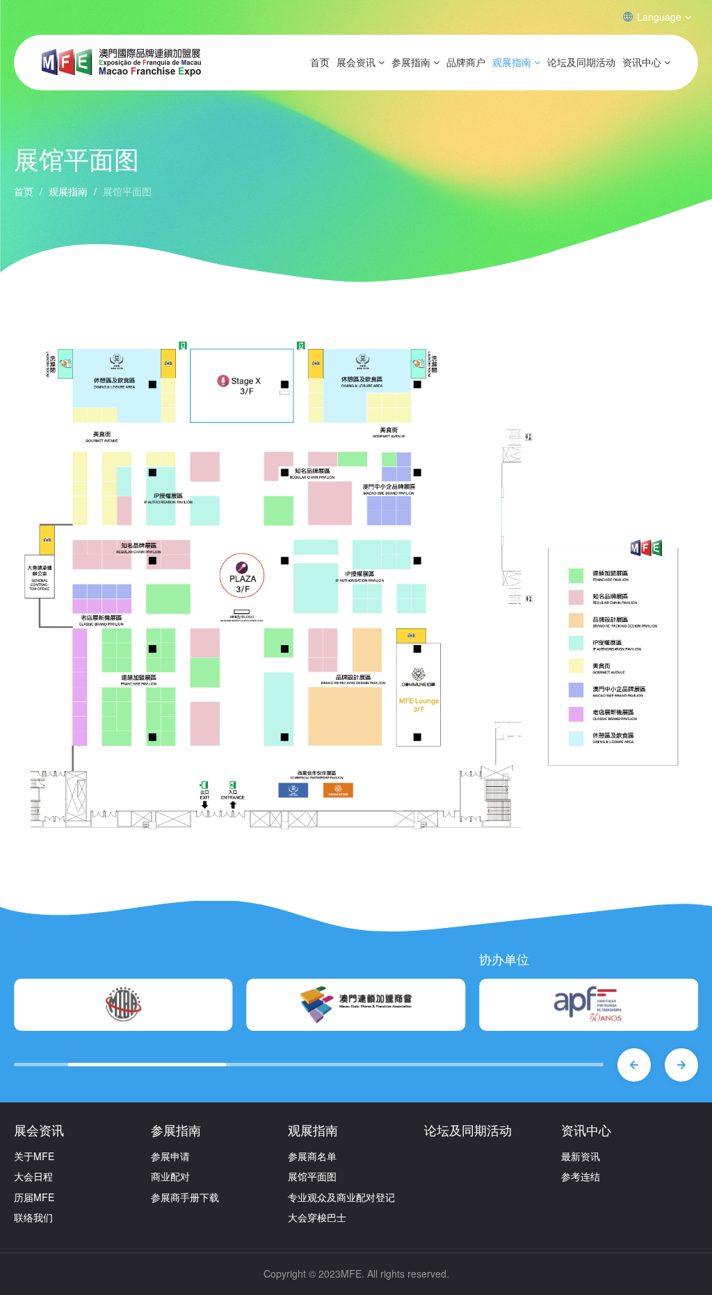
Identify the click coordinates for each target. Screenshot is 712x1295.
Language (659, 17)
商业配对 (170, 1176)
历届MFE (34, 1197)
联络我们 (33, 1217)
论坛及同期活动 (581, 62)
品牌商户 (465, 62)
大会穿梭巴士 (317, 1217)
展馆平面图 (312, 1176)
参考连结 (580, 1176)
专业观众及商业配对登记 (341, 1197)
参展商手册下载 (185, 1197)
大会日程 (33, 1176)
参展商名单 (312, 1156)
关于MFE (34, 1156)
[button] (634, 1065)
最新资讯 (580, 1156)
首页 (320, 62)
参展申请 (170, 1156)
